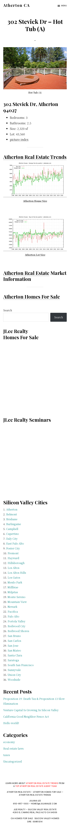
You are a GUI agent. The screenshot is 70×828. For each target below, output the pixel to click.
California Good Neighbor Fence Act (26, 716)
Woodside (14, 679)
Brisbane (11, 519)
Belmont (11, 514)
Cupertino (12, 534)
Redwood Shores (18, 631)
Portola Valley (16, 621)
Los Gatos (14, 577)
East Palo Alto (15, 543)
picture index (19, 139)
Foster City (13, 548)
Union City (14, 675)
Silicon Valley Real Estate (42, 809)
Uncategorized (12, 761)
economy (9, 742)
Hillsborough (16, 563)
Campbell (12, 529)
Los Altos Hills (17, 573)
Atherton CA (16, 5)
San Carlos (14, 641)
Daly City (12, 538)
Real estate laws (13, 748)
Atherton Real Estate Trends (35, 157)
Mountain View (17, 602)
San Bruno (14, 636)
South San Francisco (21, 665)
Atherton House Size (35, 201)
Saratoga (13, 660)
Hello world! (11, 723)
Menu (64, 5)
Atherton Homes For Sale (31, 296)
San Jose (13, 645)
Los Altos (13, 568)
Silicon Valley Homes (47, 818)
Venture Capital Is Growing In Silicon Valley (31, 710)
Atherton (11, 509)
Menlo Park (15, 582)
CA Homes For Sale (22, 818)
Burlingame (13, 524)
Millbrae (13, 587)
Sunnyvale (14, 670)
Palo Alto (13, 616)
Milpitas (13, 592)
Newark (12, 607)
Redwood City (16, 626)
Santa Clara (15, 655)
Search (7, 310)
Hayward (13, 558)
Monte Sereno (16, 597)
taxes (6, 755)
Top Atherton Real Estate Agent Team (36, 786)
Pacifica (13, 611)
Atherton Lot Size (35, 254)
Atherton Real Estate (26, 273)
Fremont (13, 553)
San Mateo (14, 650)
